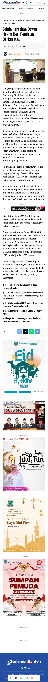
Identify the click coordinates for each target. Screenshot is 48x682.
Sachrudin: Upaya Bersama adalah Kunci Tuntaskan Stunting (20, 286)
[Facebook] (19, 667)
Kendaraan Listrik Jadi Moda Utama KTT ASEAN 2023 (22, 312)
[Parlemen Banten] (13, 3)
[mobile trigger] (43, 3)
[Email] (32, 678)
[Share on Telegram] (20, 46)
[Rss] (29, 667)
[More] (24, 46)
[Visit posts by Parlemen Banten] (5, 54)
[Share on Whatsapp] (16, 46)
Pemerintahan (10, 23)
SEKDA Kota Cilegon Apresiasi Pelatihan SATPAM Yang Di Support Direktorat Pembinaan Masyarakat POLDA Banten (23, 295)
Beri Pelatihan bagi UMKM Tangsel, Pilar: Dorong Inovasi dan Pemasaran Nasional (23, 304)
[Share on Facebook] (8, 46)
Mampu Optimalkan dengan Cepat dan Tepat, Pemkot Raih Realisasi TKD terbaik (22, 320)
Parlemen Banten (17, 54)
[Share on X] (12, 46)
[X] (21, 667)
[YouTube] (25, 667)
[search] (26, 3)
